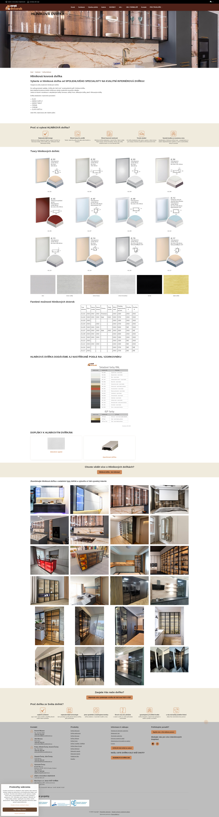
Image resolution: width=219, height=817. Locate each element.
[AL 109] (129, 212)
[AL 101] (49, 172)
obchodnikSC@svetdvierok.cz (43, 752)
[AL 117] (169, 251)
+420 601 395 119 (39, 760)
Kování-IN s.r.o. (38, 766)
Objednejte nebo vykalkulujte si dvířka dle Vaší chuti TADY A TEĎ (109, 697)
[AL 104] (169, 172)
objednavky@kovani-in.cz (42, 773)
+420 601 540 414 (39, 742)
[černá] (149, 284)
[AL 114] (89, 251)
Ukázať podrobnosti (19, 813)
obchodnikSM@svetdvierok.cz (43, 736)
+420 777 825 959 (39, 771)
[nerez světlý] (69, 284)
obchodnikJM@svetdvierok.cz (43, 744)
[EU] (60, 803)
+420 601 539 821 (39, 734)
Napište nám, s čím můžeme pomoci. (163, 732)
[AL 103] (129, 172)
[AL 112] (169, 212)
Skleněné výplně (56, 452)
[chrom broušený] (122, 284)
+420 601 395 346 (39, 750)
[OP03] (80, 803)
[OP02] (40, 803)
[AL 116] (129, 251)
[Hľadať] (212, 7)
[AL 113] (49, 251)
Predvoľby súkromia (105, 812)
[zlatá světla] (176, 284)
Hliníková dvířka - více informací (109, 472)
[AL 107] (89, 212)
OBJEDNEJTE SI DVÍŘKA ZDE (121, 757)
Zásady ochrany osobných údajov (121, 812)
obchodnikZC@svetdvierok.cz (43, 761)
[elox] (43, 284)
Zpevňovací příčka (109, 457)
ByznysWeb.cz (115, 814)
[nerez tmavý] (96, 284)
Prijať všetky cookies (20, 809)
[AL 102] (89, 172)
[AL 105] (49, 212)
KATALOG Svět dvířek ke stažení (122, 748)
